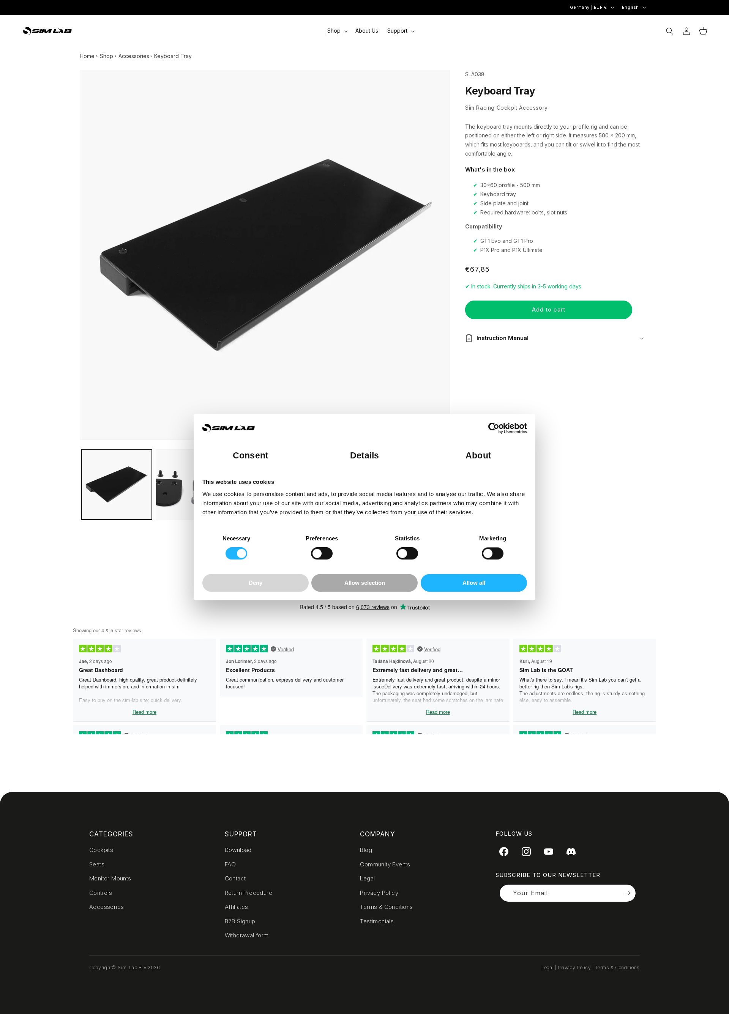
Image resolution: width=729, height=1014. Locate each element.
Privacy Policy (379, 892)
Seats (96, 864)
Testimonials (377, 921)
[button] (337, 31)
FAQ (230, 864)
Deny (255, 582)
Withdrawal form (247, 935)
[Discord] (571, 851)
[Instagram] (526, 851)
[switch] (322, 554)
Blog (366, 849)
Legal (367, 878)
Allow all (473, 582)
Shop (106, 56)
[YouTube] (548, 851)
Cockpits (101, 849)
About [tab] (478, 456)
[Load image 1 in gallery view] (117, 484)
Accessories (133, 56)
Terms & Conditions (386, 906)
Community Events (385, 864)
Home (87, 56)
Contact (235, 878)
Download (238, 849)
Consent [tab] (250, 456)
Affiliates (236, 906)
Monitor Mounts (110, 878)
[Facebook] (503, 851)
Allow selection (364, 582)
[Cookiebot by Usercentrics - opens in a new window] (494, 428)
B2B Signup (240, 921)
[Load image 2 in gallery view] (191, 484)
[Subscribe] (627, 893)
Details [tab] (364, 456)
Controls (100, 892)
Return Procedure (248, 892)
